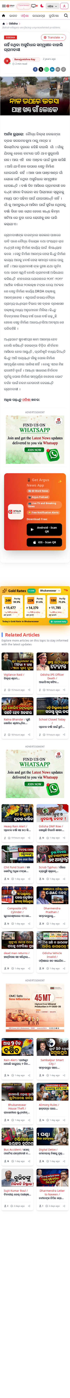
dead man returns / (16, 925)
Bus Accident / (13, 1121)
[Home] (3, 23)
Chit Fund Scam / (15, 839)
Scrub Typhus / (49, 839)
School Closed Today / (52, 693)
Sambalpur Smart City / (52, 1033)
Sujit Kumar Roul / (16, 1162)
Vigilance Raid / (14, 646)
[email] (57, 69)
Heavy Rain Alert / (15, 798)
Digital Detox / (48, 1121)
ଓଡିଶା (27, 399)
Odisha (13, 23)
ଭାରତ (13, 16)
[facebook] (35, 69)
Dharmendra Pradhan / (52, 882)
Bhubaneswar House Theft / (17, 1078)
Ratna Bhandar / (14, 691)
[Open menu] (3, 6)
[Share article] (29, 662)
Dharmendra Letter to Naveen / (52, 1164)
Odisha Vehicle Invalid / (52, 926)
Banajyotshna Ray (24, 59)
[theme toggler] (42, 6)
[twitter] (40, 69)
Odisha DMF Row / (51, 798)
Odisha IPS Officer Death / (52, 648)
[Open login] (64, 6)
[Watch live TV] (34, 5)
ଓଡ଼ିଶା (25, 16)
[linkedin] (52, 69)
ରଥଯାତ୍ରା (38, 16)
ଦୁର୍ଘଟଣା (54, 16)
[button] (12, 578)
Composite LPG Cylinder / (17, 882)
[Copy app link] (63, 69)
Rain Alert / (11, 1032)
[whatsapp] (46, 69)
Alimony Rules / (49, 1076)
